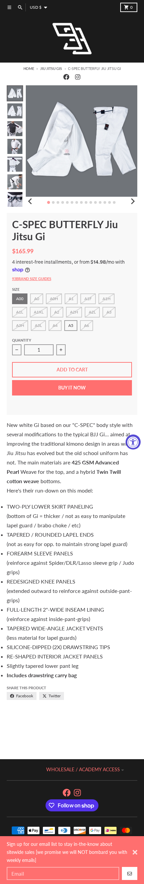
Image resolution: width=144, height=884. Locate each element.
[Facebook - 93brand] (66, 77)
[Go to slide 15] (114, 202)
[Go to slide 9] (86, 202)
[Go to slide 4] (62, 202)
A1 (71, 298)
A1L (19, 312)
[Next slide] (132, 201)
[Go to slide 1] (48, 202)
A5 (70, 325)
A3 (109, 312)
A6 (86, 325)
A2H (74, 312)
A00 (19, 298)
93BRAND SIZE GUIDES (31, 278)
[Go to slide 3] (58, 202)
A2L (92, 312)
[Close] (135, 852)
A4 (55, 325)
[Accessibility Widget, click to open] (133, 442)
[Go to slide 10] (90, 202)
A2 (56, 312)
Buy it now (72, 387)
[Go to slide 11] (95, 202)
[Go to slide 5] (67, 202)
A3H (20, 325)
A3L (38, 325)
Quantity (21, 340)
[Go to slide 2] (53, 202)
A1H (106, 298)
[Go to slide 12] (100, 202)
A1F (88, 298)
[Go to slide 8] (81, 202)
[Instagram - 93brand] (77, 77)
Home (28, 68)
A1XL (39, 312)
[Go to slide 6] (72, 202)
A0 (36, 298)
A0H (54, 298)
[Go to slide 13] (104, 202)
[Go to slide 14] (109, 202)
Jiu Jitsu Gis (51, 68)
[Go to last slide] (30, 201)
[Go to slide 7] (76, 202)
